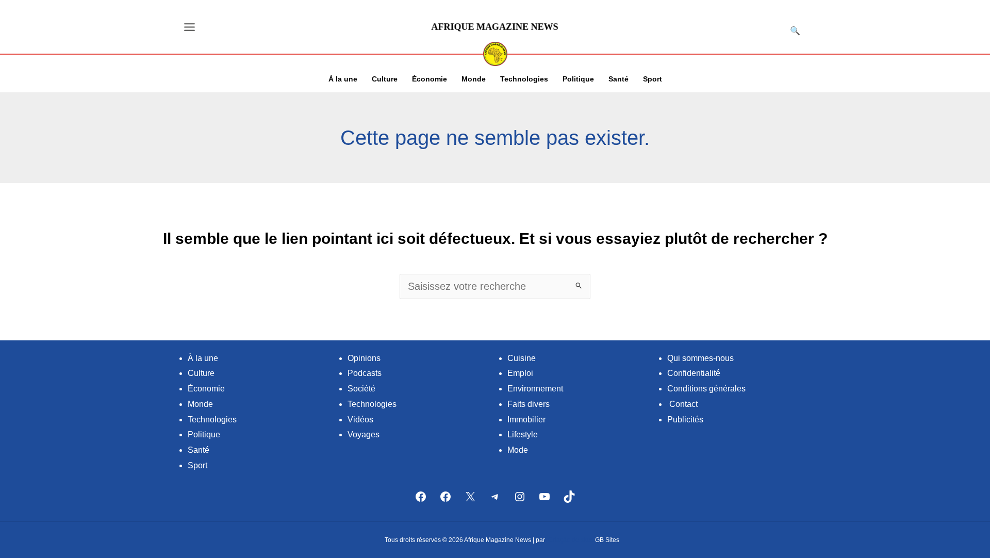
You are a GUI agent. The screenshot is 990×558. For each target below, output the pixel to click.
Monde (200, 404)
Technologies (212, 419)
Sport (197, 465)
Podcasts (365, 373)
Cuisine (521, 358)
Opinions (364, 358)
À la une (203, 358)
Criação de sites (570, 540)
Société (361, 388)
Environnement (535, 388)
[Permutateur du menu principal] (189, 27)
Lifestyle (522, 434)
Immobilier (526, 419)
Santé (198, 450)
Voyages (364, 434)
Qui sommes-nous (700, 358)
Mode (517, 450)
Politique (204, 434)
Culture (201, 373)
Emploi (520, 373)
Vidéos (360, 419)
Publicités (685, 419)
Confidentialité (693, 373)
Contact (683, 404)
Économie (206, 388)
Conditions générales (706, 388)
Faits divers (528, 404)
